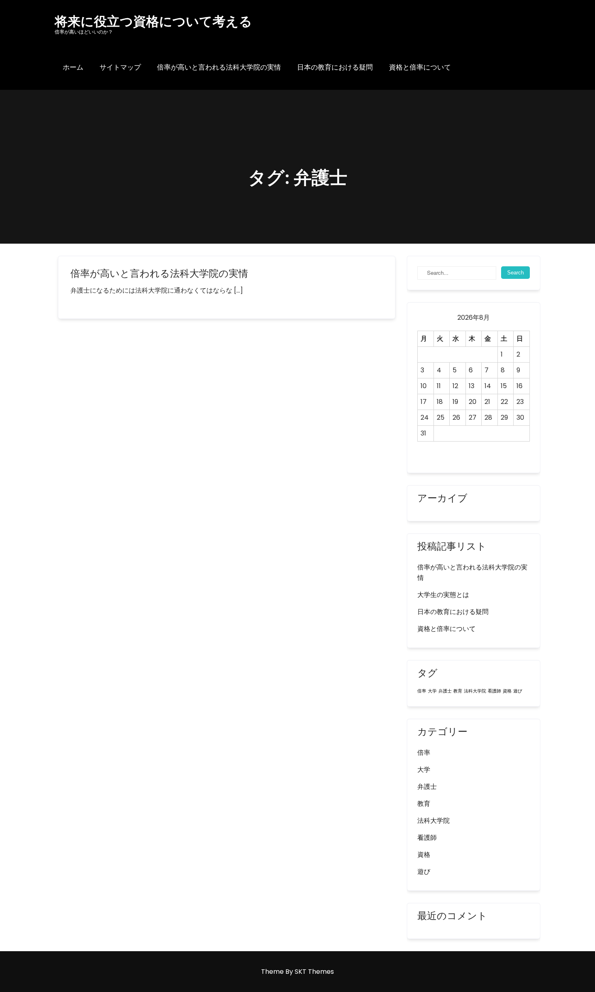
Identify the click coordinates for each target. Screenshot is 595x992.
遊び (517, 691)
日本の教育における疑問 (335, 67)
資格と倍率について (420, 67)
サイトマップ (120, 67)
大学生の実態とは (443, 594)
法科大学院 (475, 691)
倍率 (421, 691)
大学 (432, 691)
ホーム (73, 67)
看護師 (494, 691)
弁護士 (445, 691)
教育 (457, 691)
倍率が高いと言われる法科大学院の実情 (219, 67)
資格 (507, 691)
